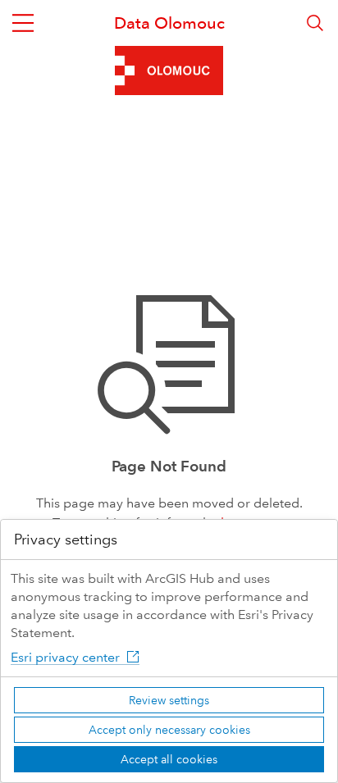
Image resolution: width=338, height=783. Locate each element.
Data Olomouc (169, 23)
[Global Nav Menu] (23, 23)
